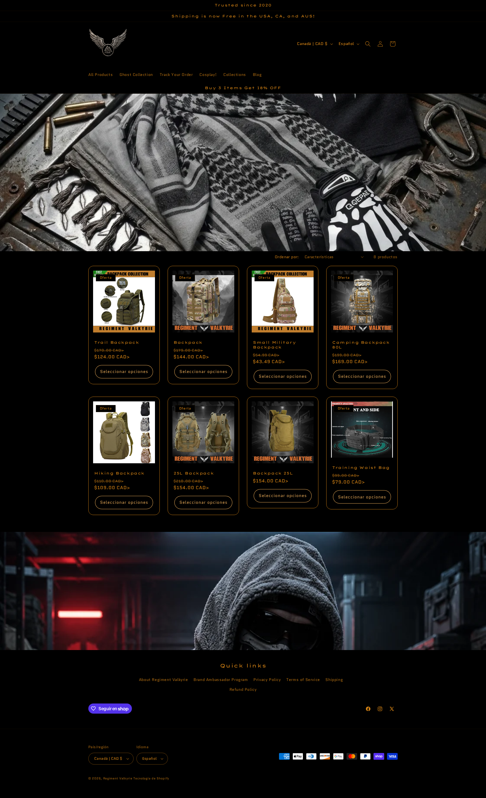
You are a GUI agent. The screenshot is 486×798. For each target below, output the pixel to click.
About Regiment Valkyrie (163, 679)
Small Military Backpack (274, 344)
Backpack (188, 342)
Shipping (334, 679)
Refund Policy (243, 689)
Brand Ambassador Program (221, 679)
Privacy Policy (267, 679)
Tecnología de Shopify (151, 778)
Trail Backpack (116, 342)
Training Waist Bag (361, 468)
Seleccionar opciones (124, 371)
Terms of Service (303, 679)
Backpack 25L (273, 473)
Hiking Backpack (119, 473)
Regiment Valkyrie (117, 778)
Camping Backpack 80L (361, 344)
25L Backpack (194, 473)
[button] (368, 44)
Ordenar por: (287, 257)
